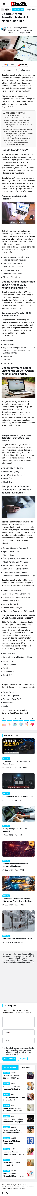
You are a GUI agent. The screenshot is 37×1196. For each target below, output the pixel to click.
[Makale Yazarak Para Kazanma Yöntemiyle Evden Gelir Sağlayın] (18, 1086)
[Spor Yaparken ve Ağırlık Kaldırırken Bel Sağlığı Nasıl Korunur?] (18, 1119)
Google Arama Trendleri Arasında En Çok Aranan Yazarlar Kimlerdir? (17, 139)
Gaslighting (7, 300)
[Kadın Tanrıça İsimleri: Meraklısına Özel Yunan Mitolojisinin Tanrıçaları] (18, 1108)
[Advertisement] (18, 981)
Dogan (9, 28)
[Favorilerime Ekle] (17, 70)
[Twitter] (7, 1192)
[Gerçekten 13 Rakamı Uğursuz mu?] (18, 1140)
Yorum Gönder (9, 1058)
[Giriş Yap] (2, 9)
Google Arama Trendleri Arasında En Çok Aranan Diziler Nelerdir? (18, 144)
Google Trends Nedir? (12, 115)
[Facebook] (3, 1192)
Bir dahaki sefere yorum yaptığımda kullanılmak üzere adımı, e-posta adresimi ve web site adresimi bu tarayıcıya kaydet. (20, 1051)
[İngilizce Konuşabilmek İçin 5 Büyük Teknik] (18, 1097)
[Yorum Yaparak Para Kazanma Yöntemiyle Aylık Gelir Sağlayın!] (18, 1129)
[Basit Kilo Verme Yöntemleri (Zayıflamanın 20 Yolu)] (18, 1173)
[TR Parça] (19, 4)
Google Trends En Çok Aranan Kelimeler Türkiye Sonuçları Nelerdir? (19, 135)
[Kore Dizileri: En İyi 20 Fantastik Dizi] (18, 1162)
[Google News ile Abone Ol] (9, 65)
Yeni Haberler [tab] (27, 1067)
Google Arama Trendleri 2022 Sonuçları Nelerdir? (19, 126)
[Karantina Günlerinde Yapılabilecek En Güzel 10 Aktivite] (18, 1151)
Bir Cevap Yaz (10, 1006)
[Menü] (4, 4)
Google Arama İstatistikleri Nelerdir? (18, 118)
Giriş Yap (23, 1058)
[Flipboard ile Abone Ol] (22, 65)
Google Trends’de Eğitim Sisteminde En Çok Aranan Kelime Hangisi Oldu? (18, 130)
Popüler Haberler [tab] (10, 1067)
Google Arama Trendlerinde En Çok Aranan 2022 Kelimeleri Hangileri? (16, 121)
